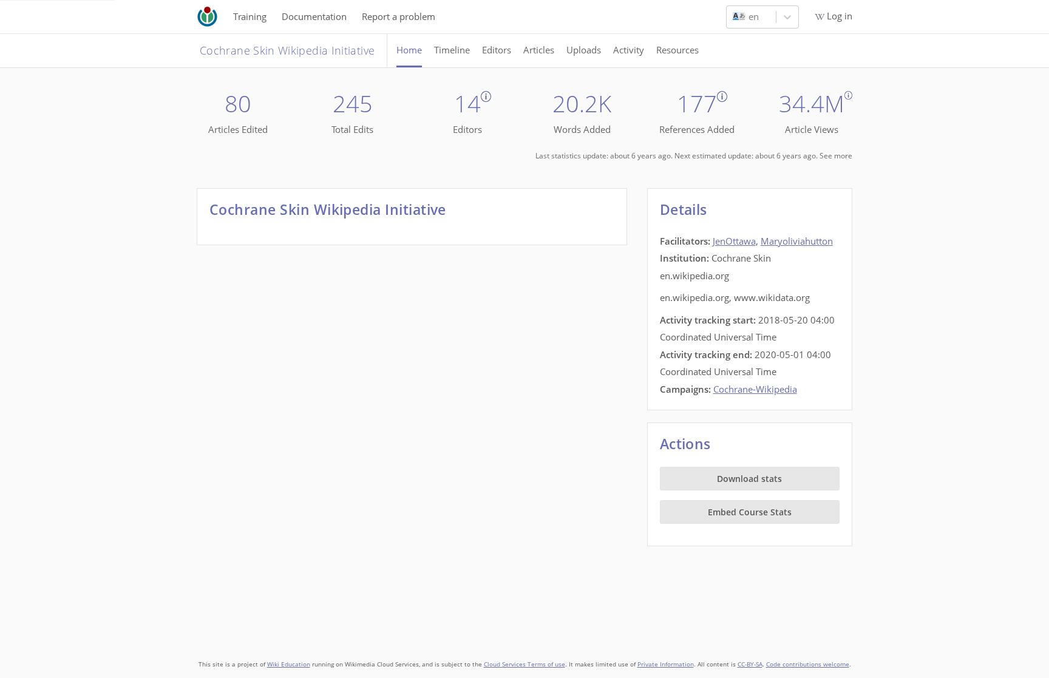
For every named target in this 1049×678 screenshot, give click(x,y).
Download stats (749, 478)
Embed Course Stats (750, 512)
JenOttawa (734, 241)
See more (836, 156)
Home (409, 50)
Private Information (665, 664)
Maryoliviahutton (797, 241)
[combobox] (734, 17)
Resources (677, 50)
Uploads (583, 50)
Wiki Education (288, 664)
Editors (496, 50)
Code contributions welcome (807, 664)
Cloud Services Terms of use (524, 664)
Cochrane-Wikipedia (755, 389)
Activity (628, 50)
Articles (538, 50)
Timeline (452, 50)
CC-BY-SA (750, 664)
